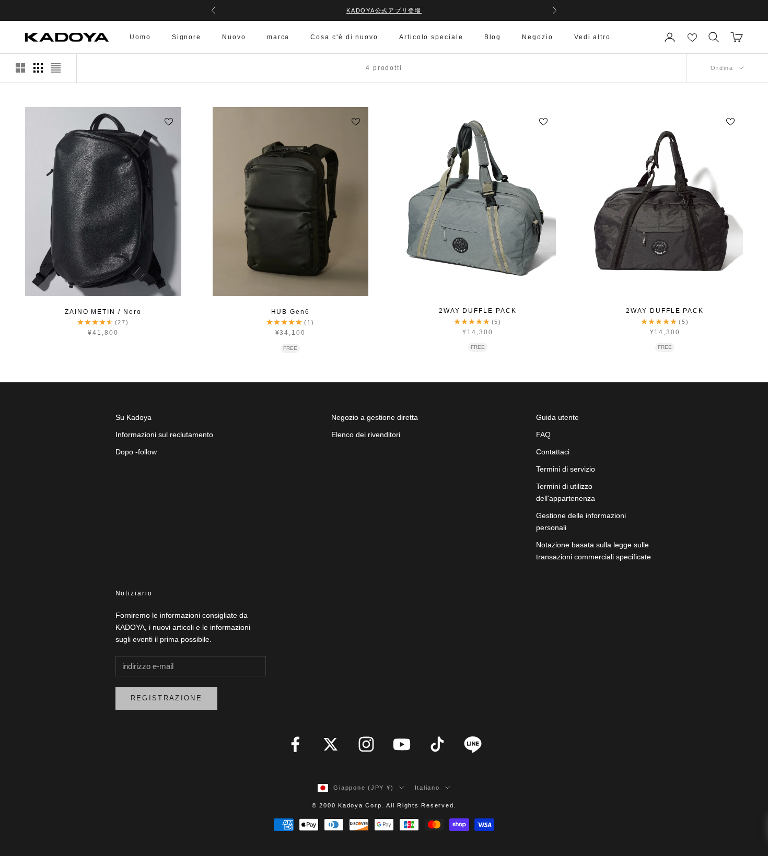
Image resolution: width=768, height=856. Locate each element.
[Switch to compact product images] (56, 68)
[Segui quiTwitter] (330, 744)
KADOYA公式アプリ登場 (384, 10)
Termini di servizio (565, 469)
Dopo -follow (136, 452)
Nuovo (234, 37)
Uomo (140, 37)
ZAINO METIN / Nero (103, 311)
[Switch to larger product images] (20, 68)
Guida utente (557, 417)
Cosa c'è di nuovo (344, 37)
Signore (186, 37)
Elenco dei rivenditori (365, 434)
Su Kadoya (133, 417)
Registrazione (166, 698)
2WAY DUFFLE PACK (478, 310)
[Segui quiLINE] (472, 744)
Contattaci (552, 452)
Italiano (427, 787)
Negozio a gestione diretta (374, 417)
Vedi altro (592, 37)
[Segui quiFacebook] (295, 744)
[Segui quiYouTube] (401, 744)
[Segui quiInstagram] (366, 744)
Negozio (537, 37)
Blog (493, 37)
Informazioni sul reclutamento (164, 434)
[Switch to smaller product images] (38, 68)
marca (278, 37)
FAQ (543, 434)
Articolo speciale (431, 37)
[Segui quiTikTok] (437, 744)
